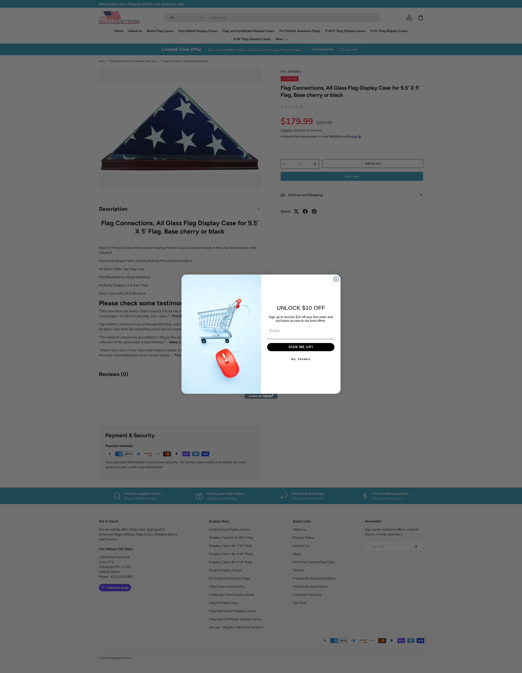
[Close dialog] (336, 279)
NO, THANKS (301, 359)
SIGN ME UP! (301, 347)
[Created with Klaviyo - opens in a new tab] (261, 396)
